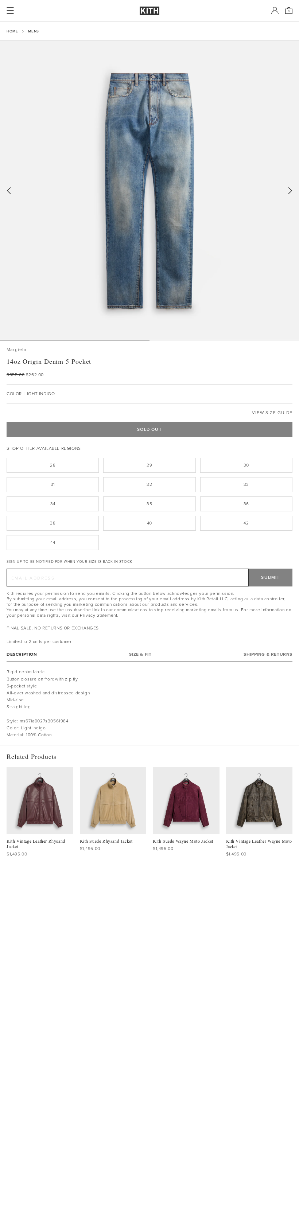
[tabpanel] (149, 703)
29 (149, 465)
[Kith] (149, 11)
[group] (149, 190)
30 (246, 465)
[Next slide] (290, 191)
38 (52, 523)
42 (246, 523)
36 (246, 503)
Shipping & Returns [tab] (268, 654)
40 (149, 523)
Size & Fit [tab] (140, 654)
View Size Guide (272, 413)
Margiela (17, 349)
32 (149, 484)
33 (246, 484)
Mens (33, 31)
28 (52, 465)
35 (149, 503)
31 (53, 484)
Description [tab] (22, 654)
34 (52, 503)
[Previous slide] (9, 191)
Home (12, 31)
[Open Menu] (10, 10)
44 (52, 542)
